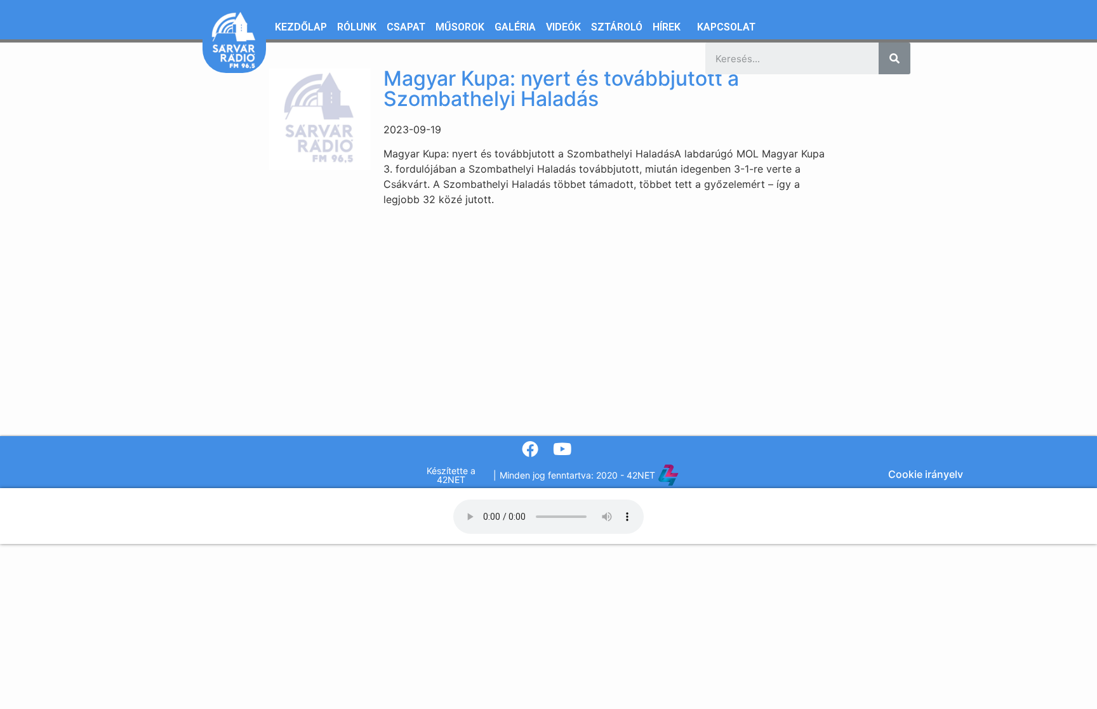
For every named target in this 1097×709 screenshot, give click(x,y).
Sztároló (616, 27)
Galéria (515, 27)
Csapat (406, 27)
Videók (563, 27)
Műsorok (459, 27)
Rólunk (356, 27)
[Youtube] (561, 449)
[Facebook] (530, 449)
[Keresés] (894, 58)
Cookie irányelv (925, 474)
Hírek (667, 27)
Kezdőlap (301, 27)
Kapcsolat (726, 27)
